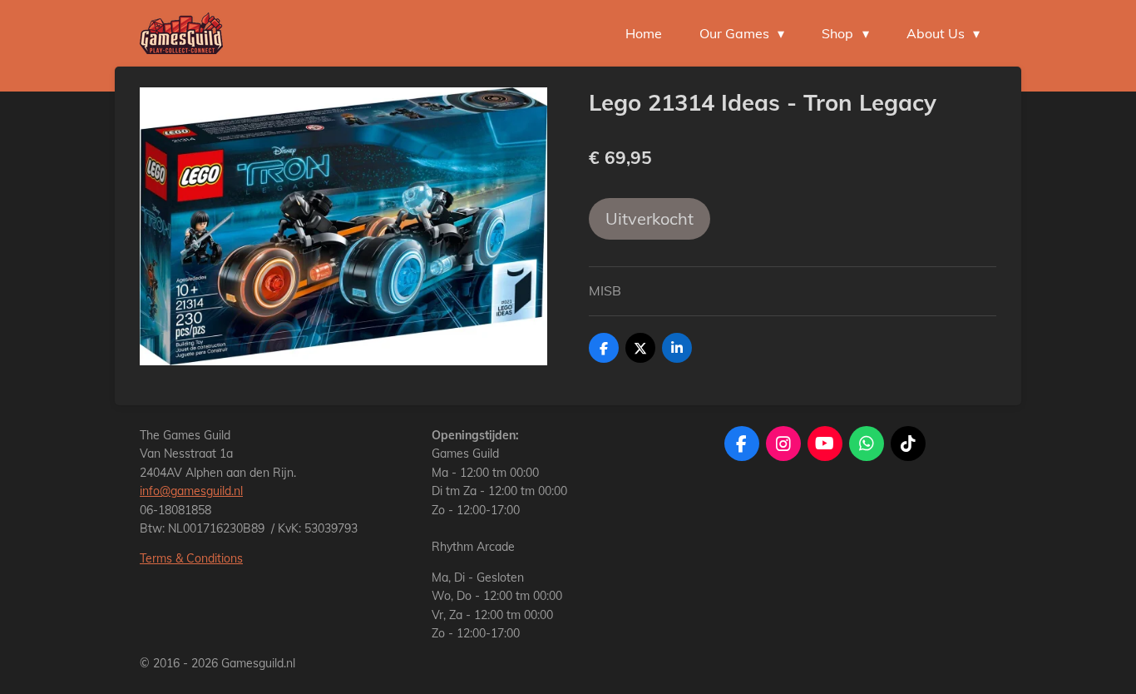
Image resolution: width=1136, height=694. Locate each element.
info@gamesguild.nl (191, 490)
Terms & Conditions (191, 558)
